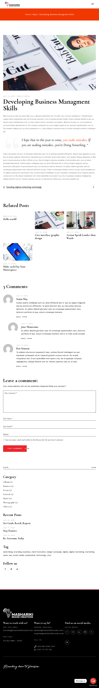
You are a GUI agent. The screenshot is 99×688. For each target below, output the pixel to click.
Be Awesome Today (13, 538)
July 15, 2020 (9, 535)
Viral (49, 555)
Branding (10, 187)
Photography (9, 502)
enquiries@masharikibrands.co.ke (49, 633)
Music (34, 14)
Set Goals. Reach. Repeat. (17, 523)
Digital (18, 187)
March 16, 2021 (10, 216)
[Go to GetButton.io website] (93, 685)
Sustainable (30, 555)
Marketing (26, 187)
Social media (18, 555)
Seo (10, 555)
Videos (27, 96)
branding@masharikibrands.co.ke (18, 630)
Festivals (6, 494)
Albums (6, 482)
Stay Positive (10, 530)
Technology (37, 187)
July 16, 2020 (9, 96)
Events (6, 490)
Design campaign (54, 552)
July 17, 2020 (41, 232)
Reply (18, 317)
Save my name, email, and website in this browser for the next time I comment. (34, 440)
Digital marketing (76, 552)
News (5, 555)
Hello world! (10, 219)
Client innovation (39, 552)
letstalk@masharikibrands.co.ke (48, 630)
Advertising (8, 552)
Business (6, 486)
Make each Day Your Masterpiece (14, 268)
